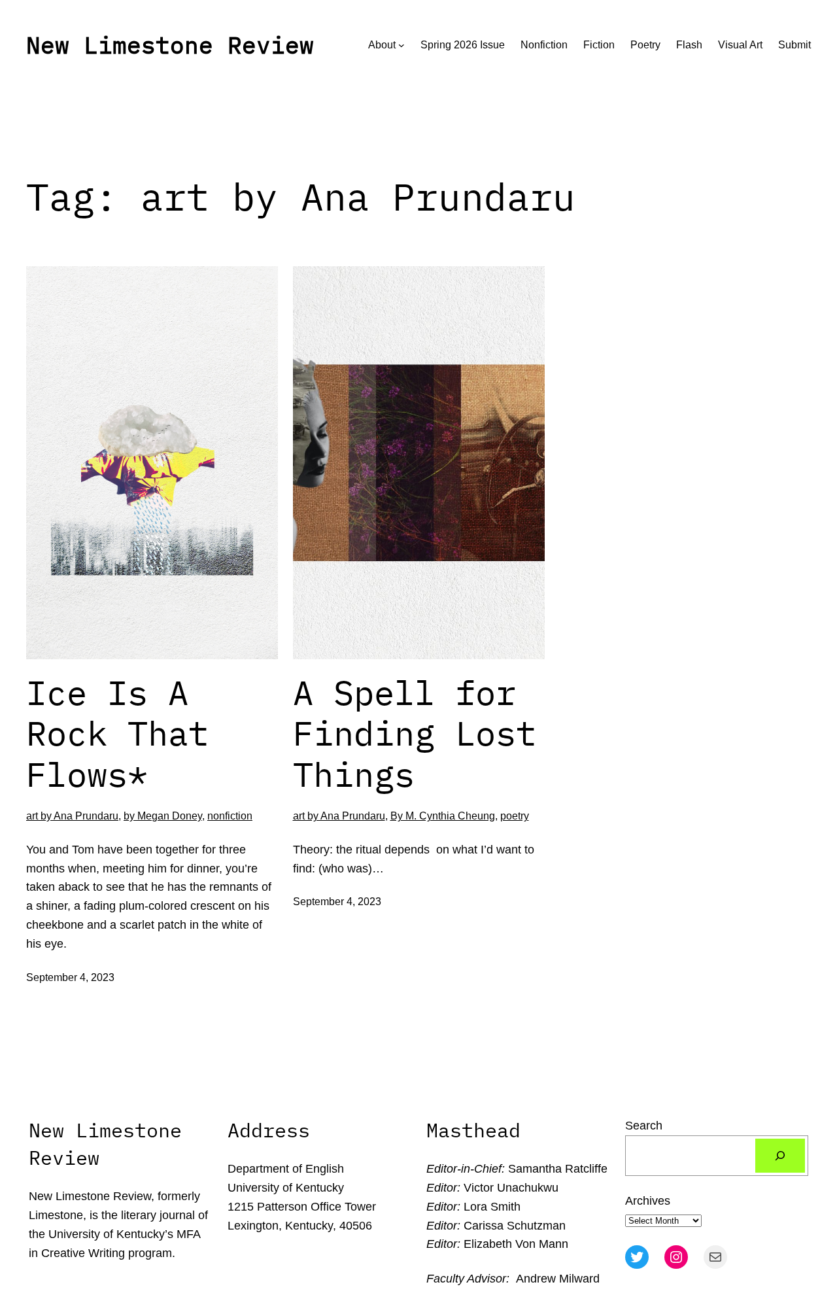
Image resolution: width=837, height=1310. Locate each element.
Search (643, 1125)
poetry (514, 815)
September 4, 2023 (70, 977)
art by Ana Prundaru (72, 815)
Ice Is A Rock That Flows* (117, 733)
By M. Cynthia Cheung (442, 815)
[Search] (780, 1156)
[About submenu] (401, 45)
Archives (647, 1200)
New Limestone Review (170, 44)
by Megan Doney (163, 815)
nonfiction (229, 815)
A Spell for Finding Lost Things (414, 733)
